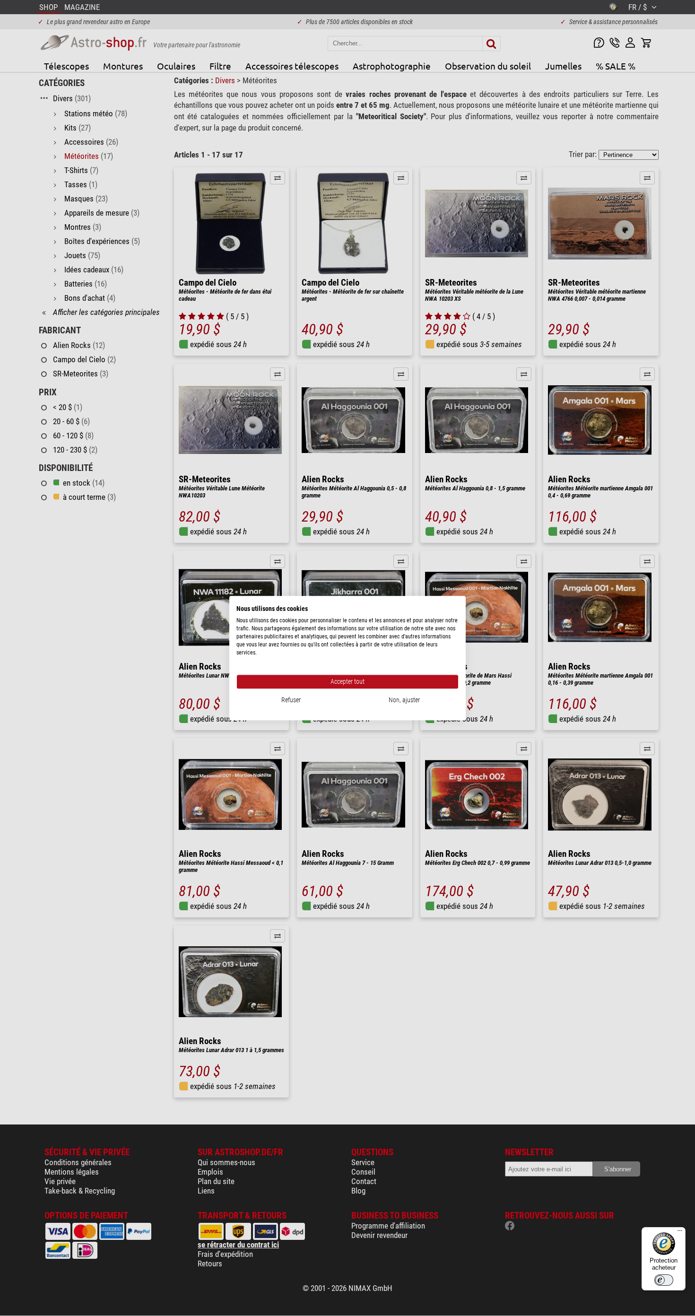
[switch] (663, 1280)
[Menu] (680, 1232)
